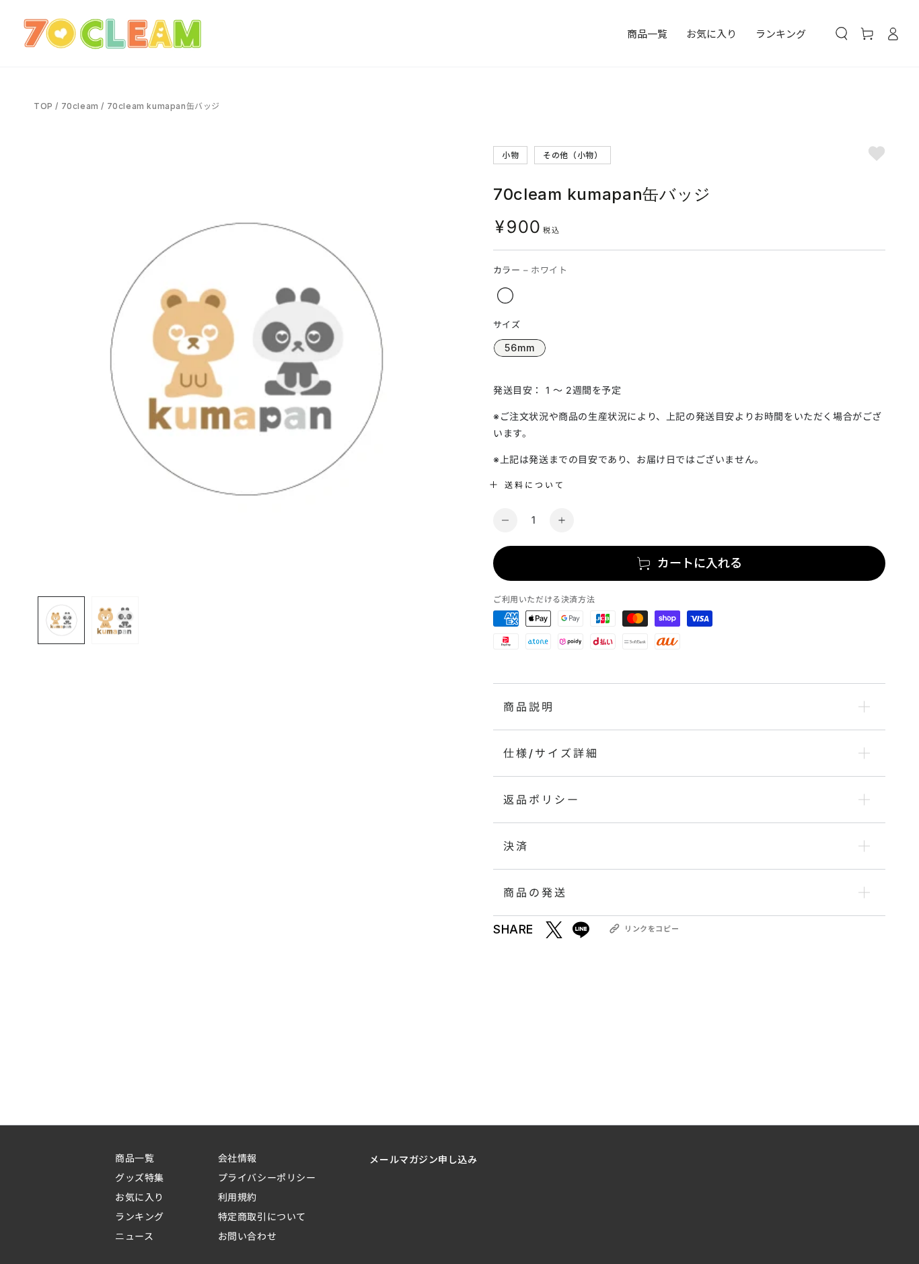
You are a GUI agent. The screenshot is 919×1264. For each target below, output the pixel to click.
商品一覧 (134, 1158)
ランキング (139, 1216)
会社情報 (237, 1158)
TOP (44, 106)
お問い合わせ (247, 1236)
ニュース (134, 1236)
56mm (520, 347)
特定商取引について (262, 1216)
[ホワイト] (505, 295)
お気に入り (139, 1197)
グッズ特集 (139, 1177)
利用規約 (237, 1197)
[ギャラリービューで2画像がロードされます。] (115, 620)
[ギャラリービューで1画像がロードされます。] (61, 620)
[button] (841, 33)
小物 (510, 154)
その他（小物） (572, 154)
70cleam (80, 106)
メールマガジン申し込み (423, 1159)
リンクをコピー (651, 929)
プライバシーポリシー (267, 1177)
